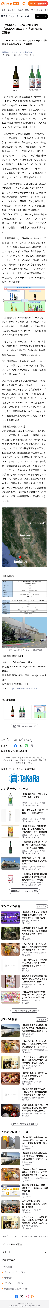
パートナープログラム (13, 1272)
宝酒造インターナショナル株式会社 (17, 52)
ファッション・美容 (39, 10)
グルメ (20, 10)
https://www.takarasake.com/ (23, 688)
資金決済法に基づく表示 (14, 1289)
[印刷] (31, 745)
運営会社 (7, 1267)
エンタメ (11, 10)
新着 (3, 10)
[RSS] (32, 1296)
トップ (5, 1236)
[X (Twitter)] (21, 745)
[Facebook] (15, 745)
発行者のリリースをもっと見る (24, 891)
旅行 (27, 10)
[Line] (26, 745)
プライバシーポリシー (13, 1283)
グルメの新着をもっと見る (24, 1124)
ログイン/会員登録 (38, 3)
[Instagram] (27, 1296)
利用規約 (7, 1278)
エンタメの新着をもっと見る (24, 1010)
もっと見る (41, 906)
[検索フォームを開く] (24, 3)
